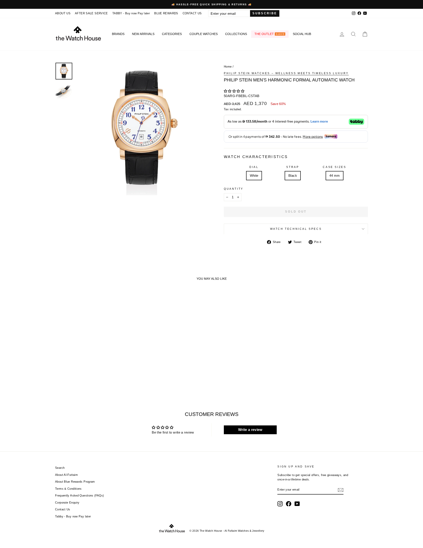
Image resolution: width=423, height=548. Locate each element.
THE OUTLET (269, 34)
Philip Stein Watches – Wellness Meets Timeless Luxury (286, 73)
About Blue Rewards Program (75, 481)
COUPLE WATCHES (203, 34)
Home (228, 66)
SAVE (280, 34)
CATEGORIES (172, 34)
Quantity (233, 188)
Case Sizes (334, 167)
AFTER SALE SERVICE (91, 13)
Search (60, 467)
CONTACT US (192, 13)
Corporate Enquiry (67, 502)
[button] (234, 91)
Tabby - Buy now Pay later (73, 516)
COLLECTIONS (236, 34)
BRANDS (118, 34)
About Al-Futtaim (66, 474)
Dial (253, 167)
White (254, 175)
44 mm (334, 175)
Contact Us (62, 509)
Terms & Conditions (68, 488)
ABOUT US (62, 13)
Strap (292, 167)
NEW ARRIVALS (143, 34)
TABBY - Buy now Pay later (131, 13)
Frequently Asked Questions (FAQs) (79, 495)
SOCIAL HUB (302, 34)
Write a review (250, 430)
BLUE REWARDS (166, 13)
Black (292, 175)
